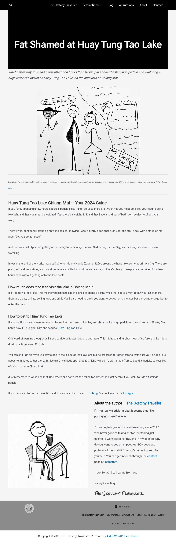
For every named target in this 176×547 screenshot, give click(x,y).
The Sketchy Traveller (63, 5)
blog (95, 393)
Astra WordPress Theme (122, 536)
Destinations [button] (90, 5)
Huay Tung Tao (66, 328)
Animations (126, 5)
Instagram (129, 393)
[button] (100, 5)
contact (152, 456)
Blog (110, 5)
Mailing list (150, 514)
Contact (158, 5)
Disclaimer (128, 523)
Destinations (113, 514)
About (143, 5)
